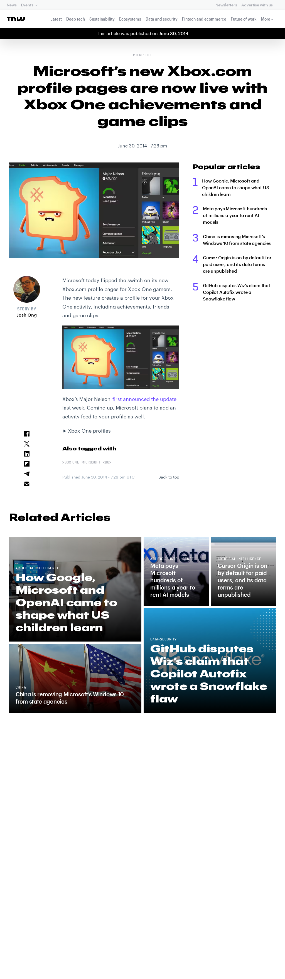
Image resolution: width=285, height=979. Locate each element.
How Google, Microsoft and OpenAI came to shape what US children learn (235, 187)
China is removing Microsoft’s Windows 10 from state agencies (237, 240)
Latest (56, 18)
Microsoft (142, 55)
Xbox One (70, 462)
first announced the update (144, 399)
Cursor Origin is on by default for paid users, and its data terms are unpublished (237, 264)
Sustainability (102, 18)
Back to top (168, 477)
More (265, 18)
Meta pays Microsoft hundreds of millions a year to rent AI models (235, 215)
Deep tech (75, 18)
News (11, 5)
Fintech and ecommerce (204, 18)
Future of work (244, 18)
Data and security (162, 18)
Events (27, 5)
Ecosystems (130, 18)
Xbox (107, 462)
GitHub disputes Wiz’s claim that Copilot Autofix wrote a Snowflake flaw (236, 292)
